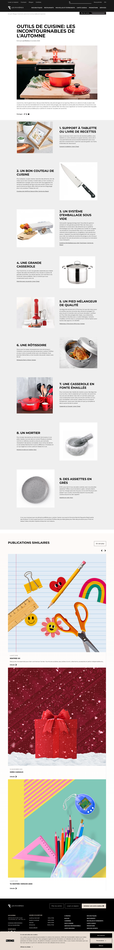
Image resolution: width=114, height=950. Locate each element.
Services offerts (92, 928)
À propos (23, 2)
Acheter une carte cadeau (93, 906)
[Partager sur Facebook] (24, 114)
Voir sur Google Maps (14, 925)
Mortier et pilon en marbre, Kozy (27, 449)
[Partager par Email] (28, 114)
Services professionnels (72, 926)
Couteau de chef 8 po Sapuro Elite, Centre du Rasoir (33, 191)
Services (103, 7)
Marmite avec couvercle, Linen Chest (28, 281)
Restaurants (49, 7)
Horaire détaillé (33, 927)
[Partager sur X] (26, 114)
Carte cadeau (82, 7)
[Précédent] (102, 550)
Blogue (31, 2)
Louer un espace (13, 2)
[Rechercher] (70, 2)
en (105, 2)
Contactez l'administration (15, 923)
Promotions (93, 7)
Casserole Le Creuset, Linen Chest (69, 406)
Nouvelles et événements (65, 7)
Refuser (101, 945)
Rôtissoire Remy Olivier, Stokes (26, 360)
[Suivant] (105, 550)
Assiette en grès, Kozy (66, 497)
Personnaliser (100, 940)
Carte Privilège (69, 928)
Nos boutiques (36, 7)
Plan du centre (85, 13)
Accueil (10, 14)
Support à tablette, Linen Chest (69, 146)
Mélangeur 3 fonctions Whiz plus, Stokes (72, 323)
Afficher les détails (25, 947)
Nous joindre (98, 2)
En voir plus (100, 543)
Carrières (38, 2)
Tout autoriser (101, 935)
